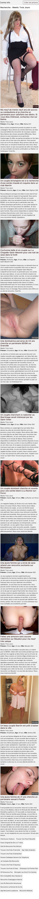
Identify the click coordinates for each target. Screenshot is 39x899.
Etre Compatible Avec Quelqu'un (11, 876)
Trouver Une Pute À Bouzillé (25, 839)
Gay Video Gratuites (28, 850)
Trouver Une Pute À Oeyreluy (10, 865)
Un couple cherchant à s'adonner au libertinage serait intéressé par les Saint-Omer (17, 417)
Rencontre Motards (26, 891)
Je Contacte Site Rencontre (10, 861)
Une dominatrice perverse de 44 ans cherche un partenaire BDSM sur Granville (17, 343)
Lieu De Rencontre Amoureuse (11, 883)
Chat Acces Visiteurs (7, 839)
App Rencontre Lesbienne (9, 891)
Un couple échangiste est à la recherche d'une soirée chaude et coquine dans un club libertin (19, 183)
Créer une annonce (31, 3)
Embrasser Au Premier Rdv (29, 868)
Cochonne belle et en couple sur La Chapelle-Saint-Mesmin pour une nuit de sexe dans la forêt (19, 252)
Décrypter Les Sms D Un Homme (25, 872)
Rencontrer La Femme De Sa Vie (11, 887)
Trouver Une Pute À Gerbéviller (11, 854)
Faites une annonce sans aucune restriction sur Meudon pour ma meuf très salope (17, 638)
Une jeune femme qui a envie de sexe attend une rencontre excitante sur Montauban (17, 565)
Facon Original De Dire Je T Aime (12, 843)
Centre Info (5, 2)
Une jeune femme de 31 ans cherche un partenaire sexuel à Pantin (18, 798)
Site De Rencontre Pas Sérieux (11, 846)
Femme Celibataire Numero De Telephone (15, 857)
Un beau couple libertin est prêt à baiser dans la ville (19, 726)
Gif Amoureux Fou (7, 872)
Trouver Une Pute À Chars (9, 868)
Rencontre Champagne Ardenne (11, 879)
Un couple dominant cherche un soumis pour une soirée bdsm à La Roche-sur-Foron (19, 490)
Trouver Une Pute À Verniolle (10, 850)
